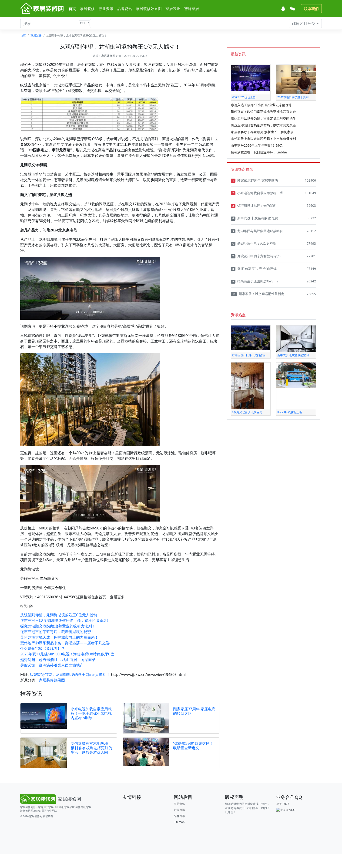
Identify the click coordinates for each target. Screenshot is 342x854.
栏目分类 (304, 23)
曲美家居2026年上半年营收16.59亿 (256, 145)
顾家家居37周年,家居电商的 (255, 180)
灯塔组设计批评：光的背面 (254, 205)
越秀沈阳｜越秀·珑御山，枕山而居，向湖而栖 (58, 659)
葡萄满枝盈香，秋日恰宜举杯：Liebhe (259, 152)
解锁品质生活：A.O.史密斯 (254, 243)
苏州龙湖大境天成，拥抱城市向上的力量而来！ (59, 637)
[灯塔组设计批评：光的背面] (250, 337)
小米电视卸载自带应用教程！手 (257, 193)
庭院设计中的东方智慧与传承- (256, 256)
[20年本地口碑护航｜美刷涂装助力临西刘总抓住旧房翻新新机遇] (296, 79)
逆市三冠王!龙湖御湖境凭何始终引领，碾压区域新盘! (64, 620)
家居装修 (87, 8)
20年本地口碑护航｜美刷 (292, 97)
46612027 (282, 804)
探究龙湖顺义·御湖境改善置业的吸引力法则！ (58, 626)
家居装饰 (172, 8)
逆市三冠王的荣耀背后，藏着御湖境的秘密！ (57, 631)
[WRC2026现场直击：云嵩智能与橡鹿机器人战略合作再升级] (250, 77)
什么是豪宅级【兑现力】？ (42, 648)
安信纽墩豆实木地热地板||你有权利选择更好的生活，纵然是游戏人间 (91, 748)
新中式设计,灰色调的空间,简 (255, 218)
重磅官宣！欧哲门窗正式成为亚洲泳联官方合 (263, 111)
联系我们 (311, 8)
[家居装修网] (42, 8)
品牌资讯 (124, 8)
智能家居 (191, 8)
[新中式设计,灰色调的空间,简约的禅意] (296, 338)
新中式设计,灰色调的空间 (293, 355)
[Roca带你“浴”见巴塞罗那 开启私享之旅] (296, 375)
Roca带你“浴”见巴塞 (289, 412)
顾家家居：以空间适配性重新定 (258, 293)
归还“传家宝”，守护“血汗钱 (254, 268)
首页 (72, 8)
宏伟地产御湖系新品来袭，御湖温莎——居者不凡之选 (65, 642)
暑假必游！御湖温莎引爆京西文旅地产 (52, 665)
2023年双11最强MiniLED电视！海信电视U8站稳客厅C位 (67, 654)
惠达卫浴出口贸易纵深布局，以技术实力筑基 (263, 125)
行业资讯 (105, 8)
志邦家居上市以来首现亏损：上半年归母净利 (263, 138)
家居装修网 (108, 56)
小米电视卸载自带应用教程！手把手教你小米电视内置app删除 (91, 713)
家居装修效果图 (149, 8)
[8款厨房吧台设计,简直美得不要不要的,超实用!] (247, 385)
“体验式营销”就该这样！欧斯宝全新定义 (193, 745)
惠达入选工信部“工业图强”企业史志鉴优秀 (261, 105)
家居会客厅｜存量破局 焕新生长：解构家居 (262, 132)
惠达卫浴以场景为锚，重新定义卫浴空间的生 (263, 118)
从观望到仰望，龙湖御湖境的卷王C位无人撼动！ (60, 614)
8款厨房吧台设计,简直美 (247, 412)
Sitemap (179, 822)
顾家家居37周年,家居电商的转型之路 (194, 711)
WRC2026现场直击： (245, 97)
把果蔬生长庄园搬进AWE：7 (255, 281)
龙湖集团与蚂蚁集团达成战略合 (257, 231)
